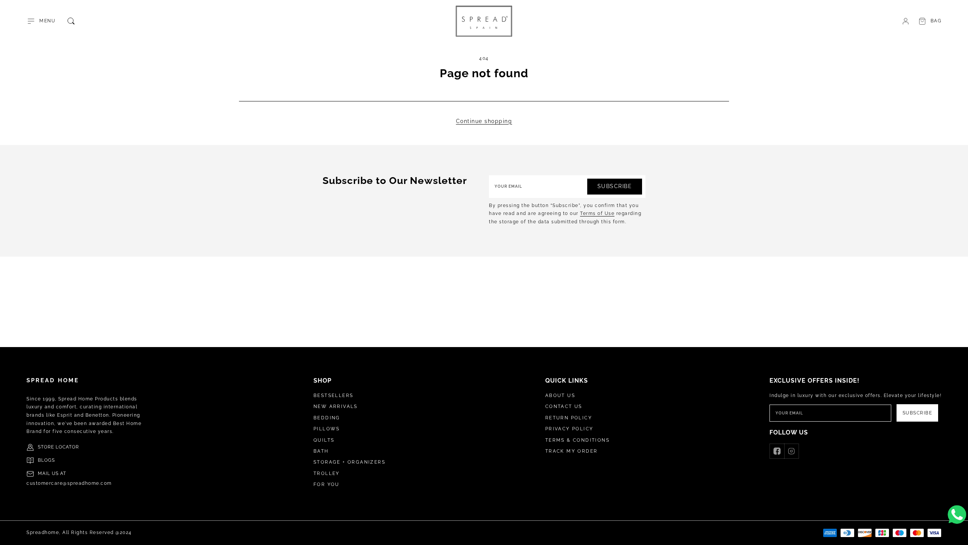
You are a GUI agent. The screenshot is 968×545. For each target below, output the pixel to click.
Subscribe (614, 186)
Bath (321, 451)
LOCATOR (67, 447)
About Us (560, 395)
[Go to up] (958, 535)
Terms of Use (597, 213)
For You (326, 484)
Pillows (326, 428)
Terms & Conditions (577, 440)
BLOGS (46, 460)
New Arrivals (335, 406)
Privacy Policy (569, 428)
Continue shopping (484, 121)
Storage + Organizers (349, 462)
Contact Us (563, 406)
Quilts (323, 440)
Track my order (571, 451)
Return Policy (568, 417)
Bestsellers (333, 395)
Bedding (326, 417)
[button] (40, 21)
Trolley (326, 473)
